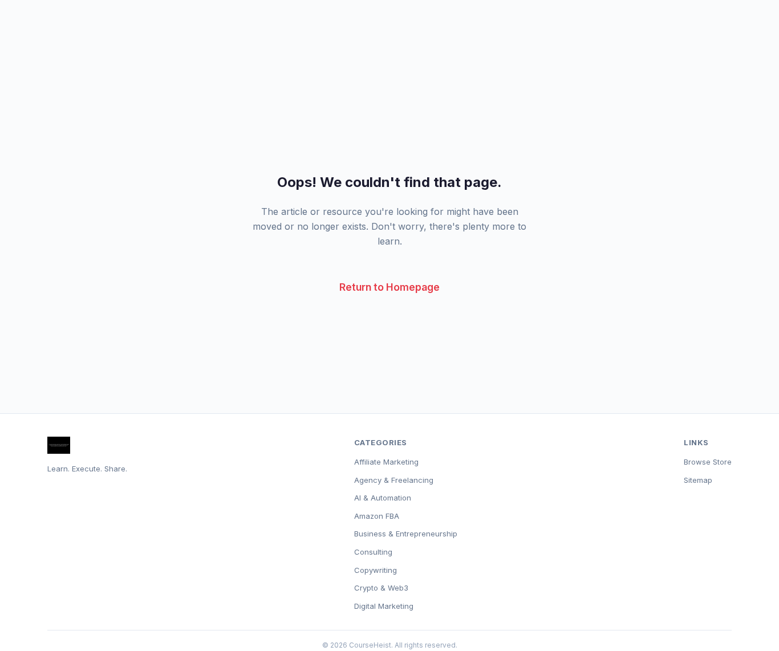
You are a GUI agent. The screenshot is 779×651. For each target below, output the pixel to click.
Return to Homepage (389, 287)
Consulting (373, 551)
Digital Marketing (383, 606)
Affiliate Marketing (386, 461)
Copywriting (375, 570)
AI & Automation (382, 497)
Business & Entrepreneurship (405, 533)
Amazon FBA (376, 515)
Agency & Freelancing (393, 480)
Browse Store (708, 461)
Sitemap (698, 480)
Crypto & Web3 (381, 587)
